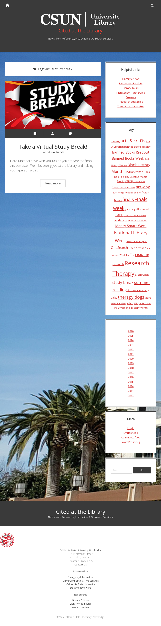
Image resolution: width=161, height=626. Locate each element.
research (118, 264)
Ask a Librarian (80, 607)
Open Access (136, 248)
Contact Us (80, 564)
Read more (55, 184)
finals (128, 199)
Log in (130, 428)
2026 (131, 331)
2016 (131, 377)
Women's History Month (133, 307)
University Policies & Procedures (81, 580)
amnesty (115, 141)
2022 (131, 349)
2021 (131, 354)
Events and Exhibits (130, 83)
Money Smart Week (130, 225)
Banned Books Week (128, 158)
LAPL (119, 215)
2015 (131, 381)
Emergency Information (80, 577)
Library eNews (130, 79)
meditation (120, 220)
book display (121, 177)
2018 (131, 368)
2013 (131, 391)
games (129, 209)
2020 (131, 358)
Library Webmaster (80, 603)
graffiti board (141, 209)
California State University (80, 584)
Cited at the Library (80, 511)
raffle (130, 254)
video (130, 303)
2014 (131, 386)
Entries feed (130, 433)
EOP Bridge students (123, 192)
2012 (131, 395)
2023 (131, 345)
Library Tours (131, 88)
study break (123, 282)
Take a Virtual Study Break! (53, 105)
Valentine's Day (118, 303)
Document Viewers (80, 587)
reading (142, 254)
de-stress (130, 187)
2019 (131, 363)
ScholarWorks (142, 274)
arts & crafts (133, 141)
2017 (131, 372)
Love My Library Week (134, 215)
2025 (131, 335)
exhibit (137, 192)
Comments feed (130, 437)
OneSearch (119, 247)
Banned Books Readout (130, 152)
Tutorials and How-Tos (130, 106)
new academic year (136, 241)
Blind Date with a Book (137, 172)
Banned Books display (137, 146)
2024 (131, 340)
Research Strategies (131, 101)
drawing (143, 186)
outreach (58, 152)
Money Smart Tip (137, 220)
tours (148, 297)
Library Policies (80, 600)
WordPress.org (131, 442)
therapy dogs (131, 297)
